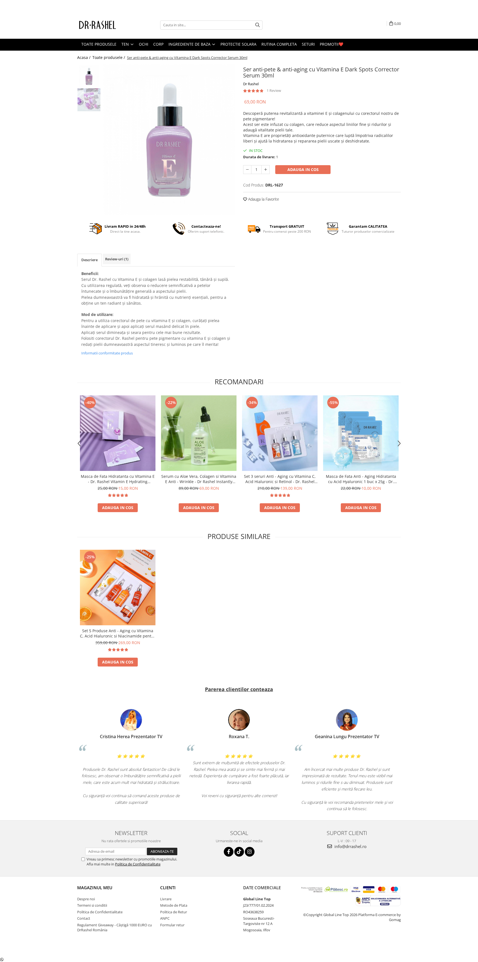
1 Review (274, 90)
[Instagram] (249, 852)
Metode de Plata (173, 905)
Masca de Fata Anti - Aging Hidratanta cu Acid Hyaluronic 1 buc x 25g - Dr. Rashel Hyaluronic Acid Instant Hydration (361, 479)
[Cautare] (258, 25)
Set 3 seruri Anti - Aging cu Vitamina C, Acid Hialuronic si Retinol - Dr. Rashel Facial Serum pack (280, 479)
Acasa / (84, 57)
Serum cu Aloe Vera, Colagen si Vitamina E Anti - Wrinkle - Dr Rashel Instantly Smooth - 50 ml (198, 479)
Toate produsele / (109, 57)
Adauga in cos (303, 169)
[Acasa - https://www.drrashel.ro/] (105, 25)
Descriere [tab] (89, 259)
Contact (83, 918)
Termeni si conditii (92, 905)
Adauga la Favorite (263, 199)
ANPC (165, 918)
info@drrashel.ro (350, 846)
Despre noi (86, 898)
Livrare (166, 898)
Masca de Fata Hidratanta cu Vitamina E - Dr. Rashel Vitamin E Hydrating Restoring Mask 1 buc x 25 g (118, 479)
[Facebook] (228, 852)
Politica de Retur (173, 911)
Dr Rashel (251, 83)
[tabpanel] (169, 139)
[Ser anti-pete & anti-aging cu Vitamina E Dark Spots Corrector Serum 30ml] (169, 139)
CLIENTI (168, 887)
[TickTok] (239, 852)
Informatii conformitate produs (107, 353)
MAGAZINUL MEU (94, 887)
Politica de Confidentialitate (137, 864)
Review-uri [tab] (116, 258)
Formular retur (172, 924)
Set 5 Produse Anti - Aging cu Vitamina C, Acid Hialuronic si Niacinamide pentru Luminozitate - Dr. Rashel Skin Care (117, 633)
